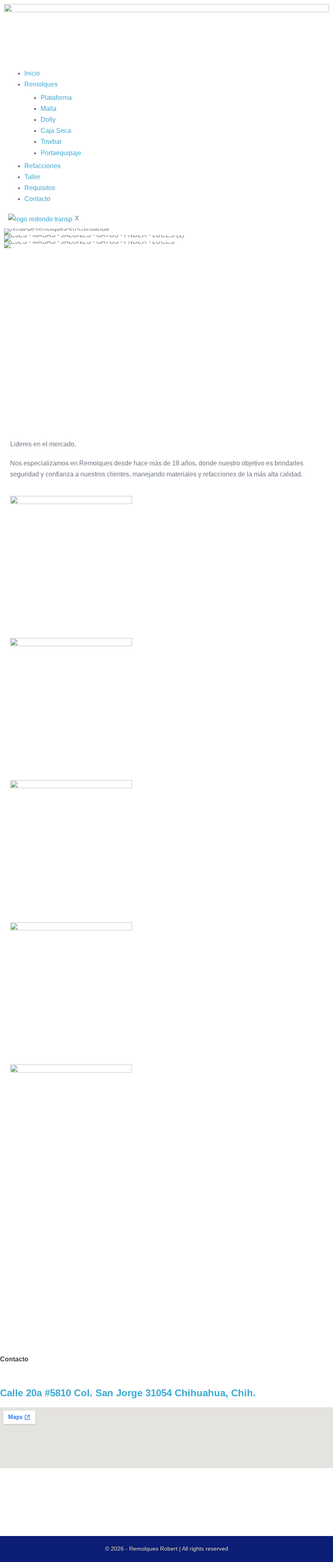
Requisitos (39, 187)
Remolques (41, 84)
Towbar (51, 141)
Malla (48, 108)
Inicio (32, 73)
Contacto (37, 198)
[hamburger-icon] (10, 64)
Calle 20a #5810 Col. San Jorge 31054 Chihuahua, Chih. (128, 1392)
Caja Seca (56, 130)
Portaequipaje (61, 152)
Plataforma (56, 97)
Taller (32, 176)
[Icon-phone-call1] (10, 1490)
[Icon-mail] (76, 1490)
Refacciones (42, 165)
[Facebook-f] (32, 1490)
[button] (12, 238)
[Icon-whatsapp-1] (54, 1490)
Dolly (48, 119)
